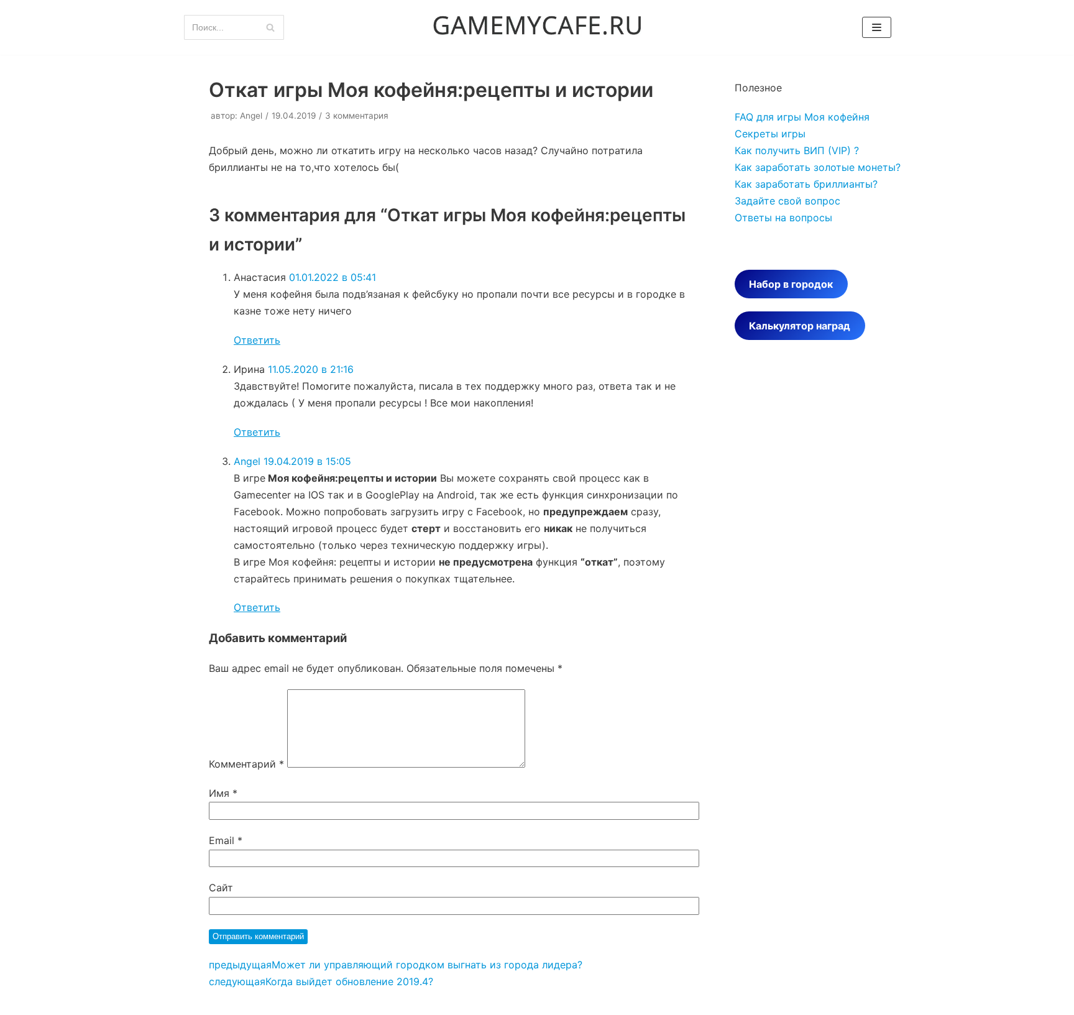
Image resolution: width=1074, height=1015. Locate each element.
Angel (251, 116)
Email (225, 840)
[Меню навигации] (876, 27)
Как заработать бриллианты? (806, 184)
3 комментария (356, 116)
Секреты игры (770, 133)
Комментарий (246, 764)
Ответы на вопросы (783, 217)
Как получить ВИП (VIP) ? (797, 150)
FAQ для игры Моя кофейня (802, 117)
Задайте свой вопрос (787, 201)
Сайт (221, 887)
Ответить (257, 340)
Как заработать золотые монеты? (818, 167)
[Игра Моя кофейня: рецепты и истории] (537, 27)
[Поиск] (270, 27)
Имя (223, 793)
